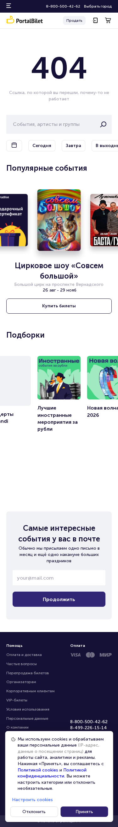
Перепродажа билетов (27, 673)
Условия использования (27, 709)
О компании (17, 727)
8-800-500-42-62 (63, 6)
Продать (74, 20)
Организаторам (21, 682)
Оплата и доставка (24, 655)
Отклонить (34, 811)
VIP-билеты (16, 700)
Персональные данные (27, 718)
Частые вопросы (21, 664)
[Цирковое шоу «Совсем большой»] (59, 220)
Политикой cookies (38, 770)
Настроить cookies (32, 799)
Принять (84, 811)
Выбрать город (98, 6)
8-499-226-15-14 (88, 727)
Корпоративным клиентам (30, 691)
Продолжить (59, 599)
